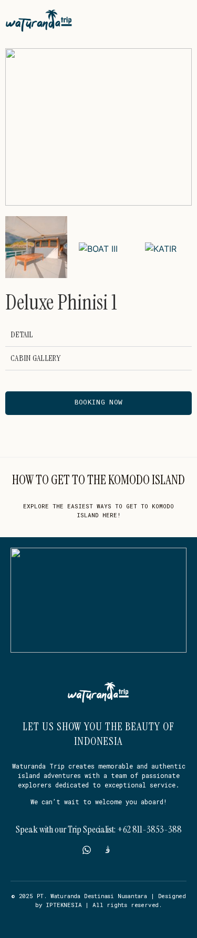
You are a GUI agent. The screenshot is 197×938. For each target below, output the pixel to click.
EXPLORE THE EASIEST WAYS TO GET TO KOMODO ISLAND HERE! (98, 510)
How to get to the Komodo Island (98, 480)
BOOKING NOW (98, 403)
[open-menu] (186, 20)
